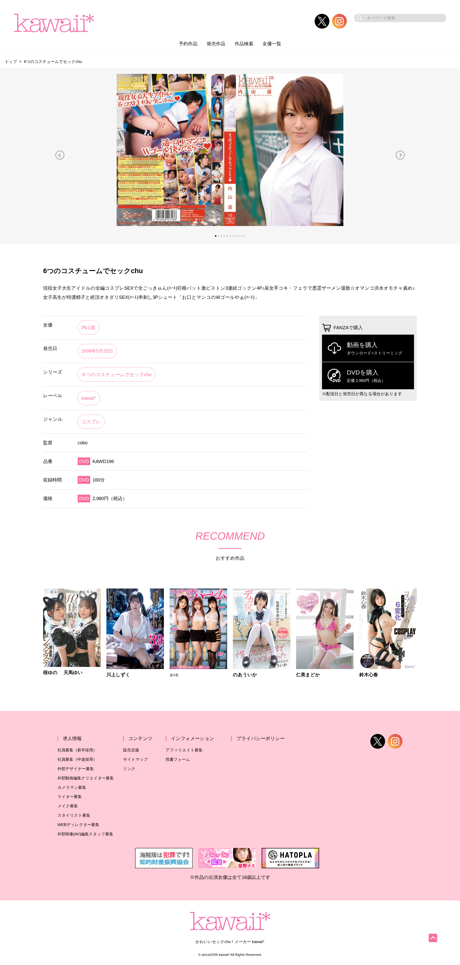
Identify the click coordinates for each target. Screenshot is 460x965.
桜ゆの (50, 672)
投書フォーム (178, 759)
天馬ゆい (73, 672)
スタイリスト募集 (74, 815)
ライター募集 (70, 796)
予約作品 (188, 43)
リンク (129, 768)
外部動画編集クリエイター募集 (86, 778)
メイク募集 (68, 806)
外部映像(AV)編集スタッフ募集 (85, 834)
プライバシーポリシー (260, 738)
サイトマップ (135, 759)
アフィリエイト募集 (184, 750)
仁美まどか (308, 674)
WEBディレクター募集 (78, 824)
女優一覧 (272, 43)
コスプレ (91, 421)
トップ (11, 61)
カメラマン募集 (72, 787)
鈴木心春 (368, 674)
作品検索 (244, 43)
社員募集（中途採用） (77, 759)
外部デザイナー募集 (76, 768)
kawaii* (88, 398)
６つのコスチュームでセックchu (116, 374)
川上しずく (118, 674)
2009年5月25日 (97, 350)
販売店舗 (131, 750)
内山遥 (88, 327)
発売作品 (216, 43)
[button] (60, 155)
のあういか (245, 674)
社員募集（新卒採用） (77, 750)
